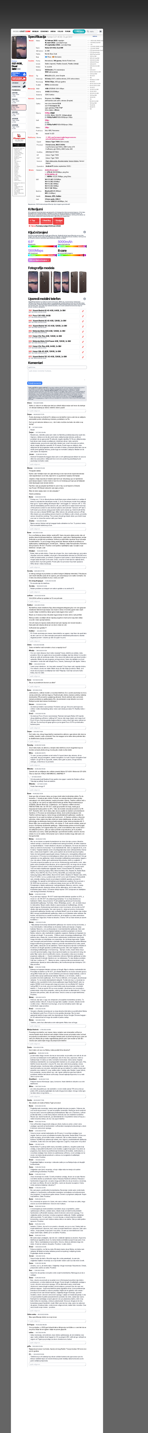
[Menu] (100, 31)
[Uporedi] (83, 311)
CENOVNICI (44, 31)
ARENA (53, 31)
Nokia (14, 61)
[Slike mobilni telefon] (33, 282)
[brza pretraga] (88, 31)
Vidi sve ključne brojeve (38, 260)
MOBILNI (35, 31)
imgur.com (40, 398)
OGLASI (60, 31)
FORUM (67, 31)
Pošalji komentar (34, 383)
